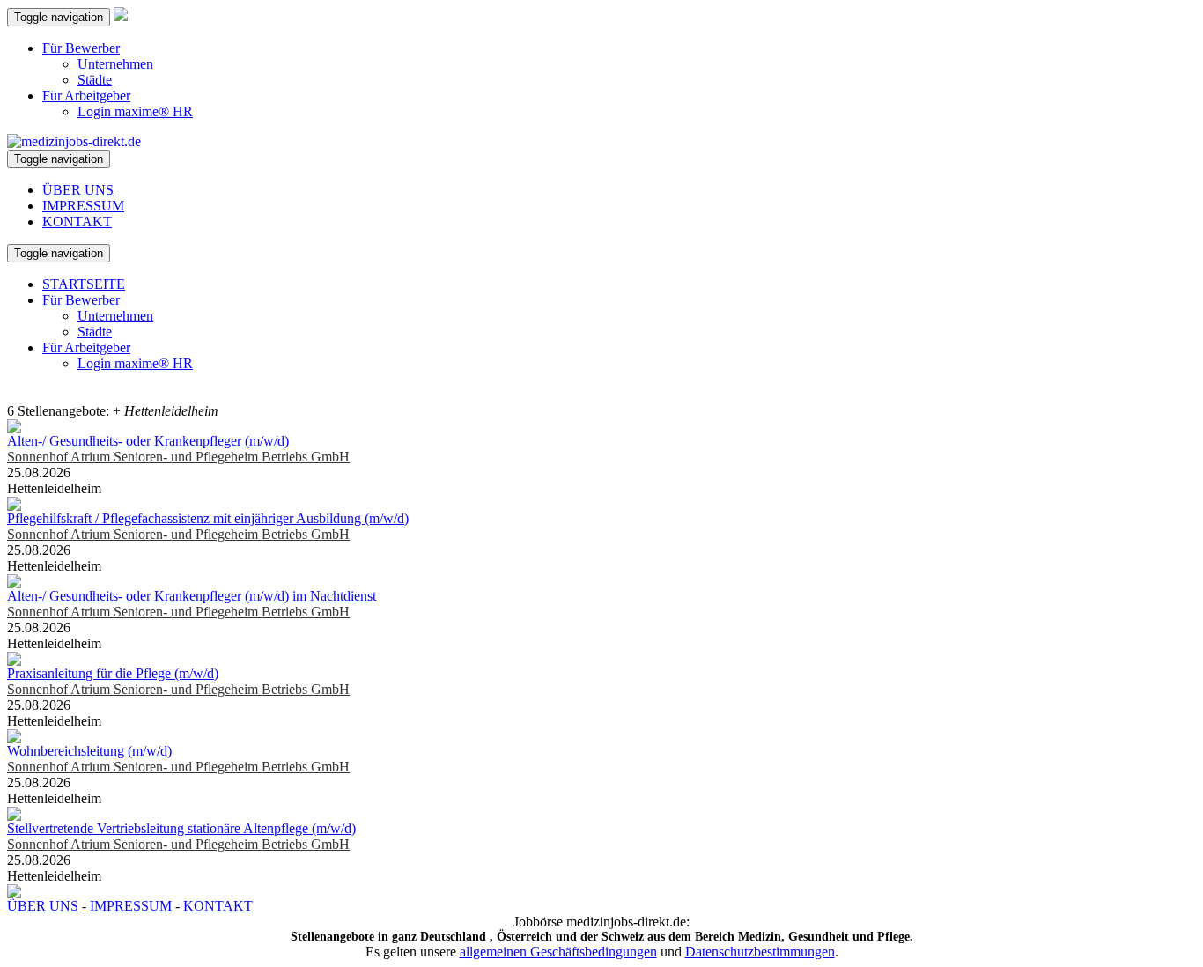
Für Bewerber (81, 48)
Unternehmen (115, 63)
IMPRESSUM (83, 205)
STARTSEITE (83, 284)
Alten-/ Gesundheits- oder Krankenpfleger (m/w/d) (148, 440)
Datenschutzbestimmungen (760, 951)
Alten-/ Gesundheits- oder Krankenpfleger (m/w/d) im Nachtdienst (191, 595)
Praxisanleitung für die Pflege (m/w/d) (112, 673)
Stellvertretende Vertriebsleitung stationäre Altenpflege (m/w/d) (181, 828)
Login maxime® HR (135, 111)
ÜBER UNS (78, 189)
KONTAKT (77, 221)
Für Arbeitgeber (86, 95)
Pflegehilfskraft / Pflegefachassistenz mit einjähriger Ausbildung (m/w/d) (208, 518)
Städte (94, 79)
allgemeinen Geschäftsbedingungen (558, 951)
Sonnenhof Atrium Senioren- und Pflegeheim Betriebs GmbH (178, 456)
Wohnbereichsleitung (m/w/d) (89, 750)
